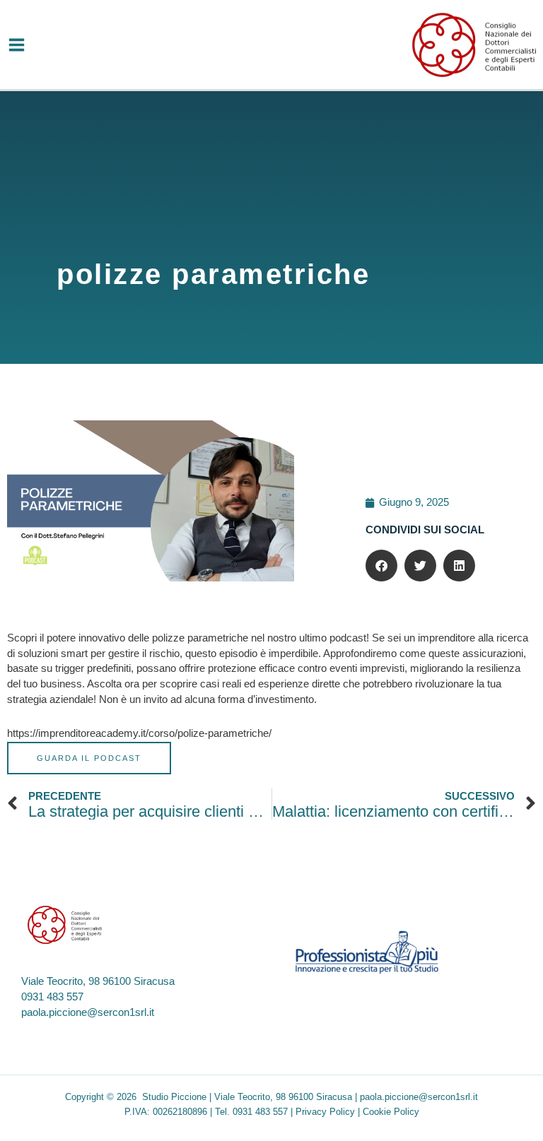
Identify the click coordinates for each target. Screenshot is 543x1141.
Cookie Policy (391, 1111)
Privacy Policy (325, 1111)
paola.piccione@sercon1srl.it (87, 1012)
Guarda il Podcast (89, 758)
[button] (381, 565)
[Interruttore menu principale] (16, 44)
